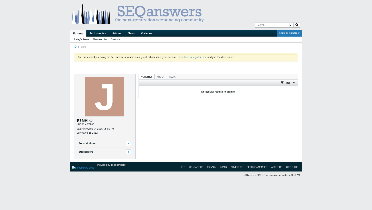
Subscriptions (86, 143)
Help (182, 167)
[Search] (296, 25)
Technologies (98, 33)
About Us (276, 167)
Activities (146, 77)
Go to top (292, 167)
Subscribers (85, 151)
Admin (223, 167)
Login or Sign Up (288, 33)
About (160, 77)
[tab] (147, 76)
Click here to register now (192, 57)
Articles (116, 33)
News (131, 33)
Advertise (237, 167)
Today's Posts (81, 39)
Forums (78, 33)
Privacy (211, 167)
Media (172, 77)
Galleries (146, 33)
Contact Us (196, 167)
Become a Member (257, 167)
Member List (100, 39)
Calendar (116, 39)
